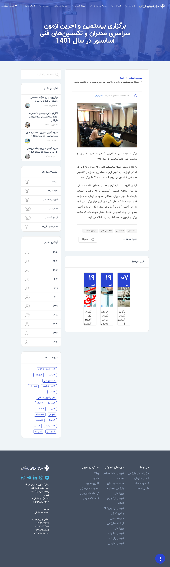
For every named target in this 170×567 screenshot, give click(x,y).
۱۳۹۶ (55, 333)
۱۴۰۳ (55, 270)
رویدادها (46, 6)
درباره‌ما (131, 6)
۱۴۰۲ (55, 279)
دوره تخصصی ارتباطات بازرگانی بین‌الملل (115, 523)
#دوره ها (51, 403)
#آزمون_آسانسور (90, 230)
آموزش (118, 6)
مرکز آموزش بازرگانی (138, 473)
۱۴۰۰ (56, 297)
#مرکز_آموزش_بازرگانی (46, 397)
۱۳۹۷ (55, 324)
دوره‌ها (55, 182)
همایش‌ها (53, 191)
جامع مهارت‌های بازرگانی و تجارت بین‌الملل (115, 488)
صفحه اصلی (135, 78)
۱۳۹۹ (55, 306)
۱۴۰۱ (56, 288)
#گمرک (40, 403)
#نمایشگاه (40, 414)
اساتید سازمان (141, 478)
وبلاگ (96, 473)
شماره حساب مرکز (89, 488)
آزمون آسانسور (51, 218)
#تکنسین (120, 230)
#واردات (38, 431)
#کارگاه (41, 408)
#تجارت (52, 391)
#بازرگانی (38, 374)
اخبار (121, 78)
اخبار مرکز (99, 95)
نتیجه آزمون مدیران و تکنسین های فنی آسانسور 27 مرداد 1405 (42, 134)
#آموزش (39, 420)
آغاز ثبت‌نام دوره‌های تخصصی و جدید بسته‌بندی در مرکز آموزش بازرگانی (43, 117)
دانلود (96, 478)
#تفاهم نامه (50, 425)
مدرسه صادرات (61, 6)
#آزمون (52, 408)
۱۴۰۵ (55, 252)
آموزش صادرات (116, 533)
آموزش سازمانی (50, 200)
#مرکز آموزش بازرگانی (46, 369)
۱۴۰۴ (55, 261)
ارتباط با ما (30, 6)
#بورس (37, 425)
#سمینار (51, 420)
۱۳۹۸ (55, 315)
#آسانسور (131, 230)
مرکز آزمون (80, 6)
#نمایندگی (51, 431)
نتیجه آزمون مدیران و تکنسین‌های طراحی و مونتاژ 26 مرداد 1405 (42, 150)
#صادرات (33, 386)
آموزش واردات (116, 538)
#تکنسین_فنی (106, 230)
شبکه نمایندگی (100, 6)
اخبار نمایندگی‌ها (50, 227)
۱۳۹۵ (55, 342)
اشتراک (84, 239)
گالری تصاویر (92, 483)
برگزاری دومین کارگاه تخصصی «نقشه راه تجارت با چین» (44, 99)
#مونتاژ (52, 414)
